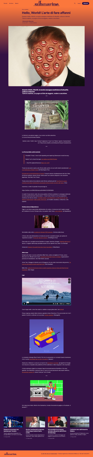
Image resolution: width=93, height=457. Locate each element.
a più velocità (58, 211)
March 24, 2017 (45, 163)
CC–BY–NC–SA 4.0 (45, 453)
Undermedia (54, 453)
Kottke (61, 309)
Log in (79, 3)
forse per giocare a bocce (40, 237)
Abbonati (85, 3)
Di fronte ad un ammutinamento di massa (33, 173)
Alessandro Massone (27, 21)
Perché (5, 3)
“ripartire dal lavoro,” (65, 241)
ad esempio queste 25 (28, 372)
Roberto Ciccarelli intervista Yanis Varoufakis (40, 247)
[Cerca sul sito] (75, 3)
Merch (16, 3)
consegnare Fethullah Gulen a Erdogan (50, 256)
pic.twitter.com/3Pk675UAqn (49, 159)
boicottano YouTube (53, 363)
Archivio (11, 3)
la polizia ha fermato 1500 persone (43, 232)
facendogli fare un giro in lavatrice (38, 359)
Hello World (25, 9)
